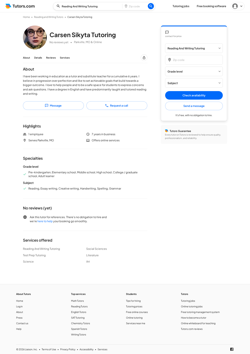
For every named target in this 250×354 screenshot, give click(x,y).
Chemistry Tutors (80, 323)
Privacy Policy (68, 349)
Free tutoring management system (200, 311)
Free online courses (137, 311)
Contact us (22, 323)
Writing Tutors (78, 334)
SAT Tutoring (78, 317)
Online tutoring (134, 317)
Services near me (135, 323)
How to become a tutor (193, 317)
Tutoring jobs (188, 300)
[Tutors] (20, 6)
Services (65, 57)
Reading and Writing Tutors (48, 16)
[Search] (151, 6)
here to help (45, 221)
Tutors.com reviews (192, 328)
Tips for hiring (133, 300)
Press (19, 317)
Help (18, 328)
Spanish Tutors (79, 328)
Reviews (51, 57)
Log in (19, 306)
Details (38, 57)
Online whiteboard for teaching (198, 323)
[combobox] (89, 6)
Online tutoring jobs (192, 306)
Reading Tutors (79, 306)
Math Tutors (77, 300)
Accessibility (87, 349)
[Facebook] (232, 349)
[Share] (144, 57)
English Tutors (78, 311)
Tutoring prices (134, 306)
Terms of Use (49, 349)
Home (26, 16)
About (26, 57)
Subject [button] (173, 83)
